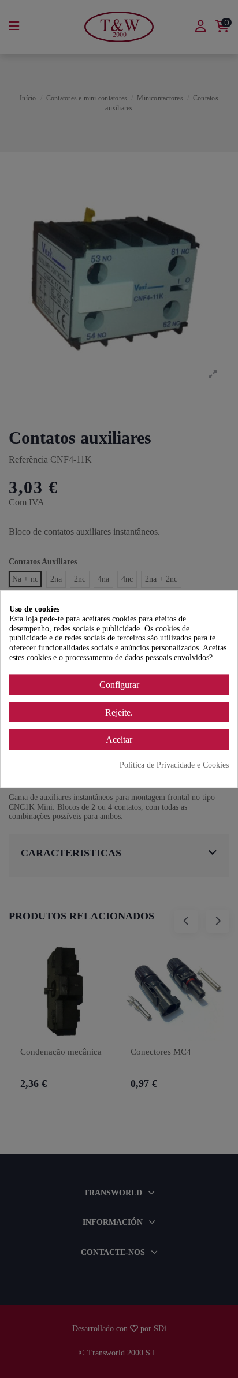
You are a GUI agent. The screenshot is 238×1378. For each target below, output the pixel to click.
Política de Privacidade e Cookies (174, 765)
